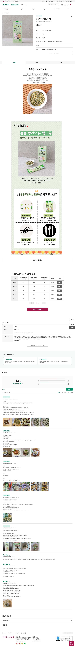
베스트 (22, 9)
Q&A (61, 62)
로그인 (62, 1)
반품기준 (5, 625)
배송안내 (72, 319)
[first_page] (30, 303)
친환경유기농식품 (15, 4)
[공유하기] (71, 16)
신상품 (33, 9)
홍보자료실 (23, 633)
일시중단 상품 (6, 12)
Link (71, 1)
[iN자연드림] (4, 1)
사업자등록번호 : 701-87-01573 (26, 637)
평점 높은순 (64, 392)
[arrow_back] (32, 303)
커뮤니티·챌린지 (57, 9)
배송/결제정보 (6, 620)
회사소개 (4, 633)
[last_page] (45, 303)
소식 (68, 9)
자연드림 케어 (8, 1)
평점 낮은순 (70, 392)
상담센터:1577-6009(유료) (37, 640)
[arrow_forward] (43, 303)
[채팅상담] (71, 643)
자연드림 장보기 (16, 1)
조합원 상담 (72, 324)
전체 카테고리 (6, 9)
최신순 (59, 392)
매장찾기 (17, 633)
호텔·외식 (45, 9)
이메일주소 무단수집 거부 (37, 639)
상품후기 (37, 62)
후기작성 (69, 389)
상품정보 (14, 62)
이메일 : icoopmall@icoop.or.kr (21, 640)
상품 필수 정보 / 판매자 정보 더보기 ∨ (37, 345)
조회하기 (59, 282)
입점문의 (10, 633)
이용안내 (66, 1)
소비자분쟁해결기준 (36, 638)
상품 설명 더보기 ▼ (37, 260)
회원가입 (58, 1)
